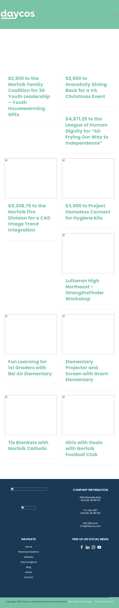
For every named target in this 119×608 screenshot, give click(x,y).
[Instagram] (93, 547)
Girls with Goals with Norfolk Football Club (88, 415)
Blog (28, 567)
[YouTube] (99, 547)
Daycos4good (29, 562)
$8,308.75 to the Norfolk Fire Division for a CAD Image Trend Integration (30, 178)
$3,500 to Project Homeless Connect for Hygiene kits (88, 178)
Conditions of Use (103, 601)
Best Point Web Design (80, 601)
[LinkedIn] (87, 547)
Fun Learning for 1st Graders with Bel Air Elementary (30, 334)
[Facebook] (82, 547)
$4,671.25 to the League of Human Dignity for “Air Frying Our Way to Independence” (86, 131)
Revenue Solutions (28, 551)
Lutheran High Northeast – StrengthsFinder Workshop (88, 253)
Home (28, 546)
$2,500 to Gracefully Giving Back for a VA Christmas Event (86, 87)
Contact (28, 577)
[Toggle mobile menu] (117, 14)
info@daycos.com (90, 526)
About (28, 572)
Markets (28, 557)
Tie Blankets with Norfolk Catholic (30, 415)
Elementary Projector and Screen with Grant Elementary (88, 334)
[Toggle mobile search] (111, 14)
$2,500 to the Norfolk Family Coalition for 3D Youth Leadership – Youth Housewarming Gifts (29, 96)
